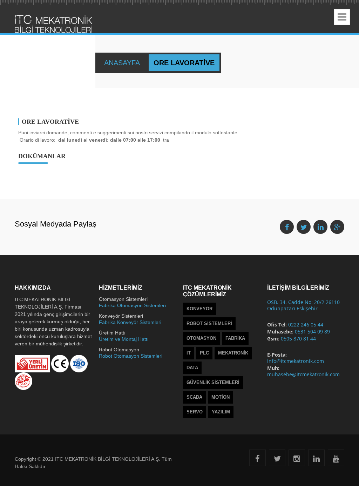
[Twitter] (277, 460)
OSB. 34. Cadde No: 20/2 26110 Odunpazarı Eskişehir (303, 305)
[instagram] (296, 460)
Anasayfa (123, 63)
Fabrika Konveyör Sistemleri (130, 322)
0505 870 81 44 (298, 338)
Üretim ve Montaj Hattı (124, 339)
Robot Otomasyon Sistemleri (130, 356)
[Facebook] (257, 460)
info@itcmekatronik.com (295, 361)
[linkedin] (316, 460)
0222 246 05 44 (305, 324)
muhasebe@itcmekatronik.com (303, 374)
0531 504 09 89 (312, 331)
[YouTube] (336, 460)
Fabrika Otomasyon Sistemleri (132, 305)
